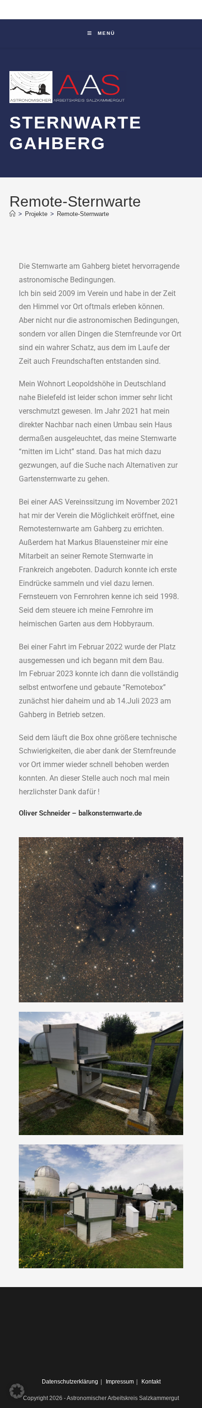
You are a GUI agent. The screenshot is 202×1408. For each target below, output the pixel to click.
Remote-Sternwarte (83, 213)
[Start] (12, 213)
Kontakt (151, 1381)
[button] (17, 1391)
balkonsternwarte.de (110, 813)
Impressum (120, 1381)
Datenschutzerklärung (70, 1381)
